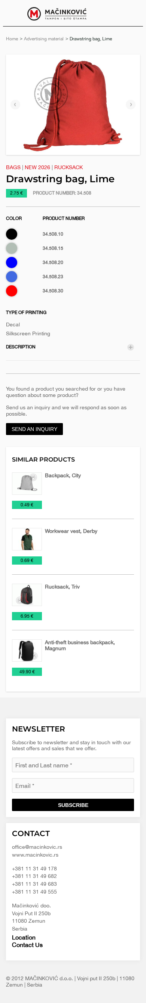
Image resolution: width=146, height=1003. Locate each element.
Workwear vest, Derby (71, 531)
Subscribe (73, 805)
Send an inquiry (34, 429)
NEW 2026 (37, 167)
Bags (13, 167)
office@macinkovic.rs (37, 847)
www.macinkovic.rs (35, 855)
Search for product (131, 13)
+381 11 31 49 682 (34, 876)
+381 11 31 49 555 (34, 892)
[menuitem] (132, 13)
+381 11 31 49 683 (34, 884)
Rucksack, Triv (62, 587)
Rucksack (68, 167)
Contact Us (27, 944)
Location (24, 937)
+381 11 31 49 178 (34, 869)
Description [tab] (21, 347)
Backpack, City (63, 475)
